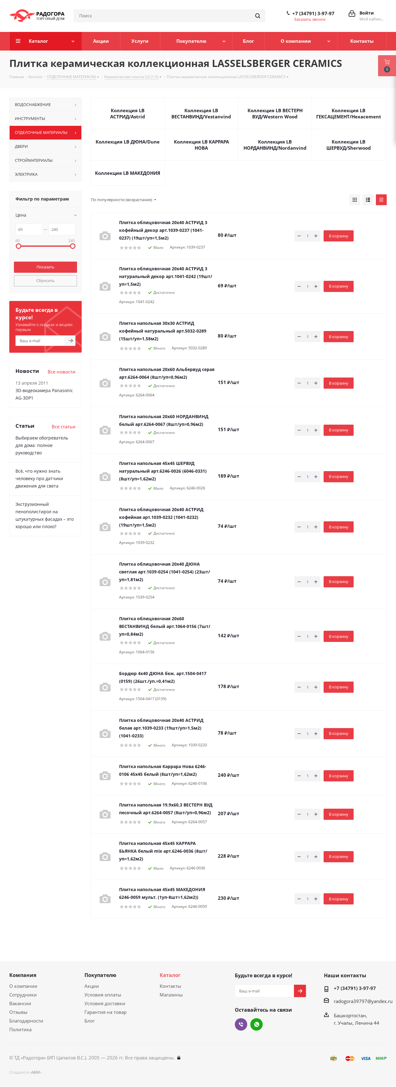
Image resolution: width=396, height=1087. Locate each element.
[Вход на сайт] (178, 1057)
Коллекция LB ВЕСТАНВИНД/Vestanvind (201, 113)
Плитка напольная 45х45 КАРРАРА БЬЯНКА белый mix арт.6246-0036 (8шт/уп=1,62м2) (163, 851)
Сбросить (45, 280)
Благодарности (26, 1021)
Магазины (171, 995)
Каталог (170, 975)
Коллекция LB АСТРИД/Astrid (127, 113)
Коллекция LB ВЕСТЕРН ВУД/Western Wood (275, 113)
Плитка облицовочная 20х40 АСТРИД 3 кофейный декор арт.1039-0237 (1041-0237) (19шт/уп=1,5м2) (163, 230)
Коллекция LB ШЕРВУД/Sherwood (348, 145)
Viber (241, 1024)
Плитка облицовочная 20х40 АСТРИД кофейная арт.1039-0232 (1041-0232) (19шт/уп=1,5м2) (161, 517)
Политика (20, 1029)
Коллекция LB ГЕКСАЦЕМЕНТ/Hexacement (348, 113)
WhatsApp (256, 1024)
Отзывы (18, 1012)
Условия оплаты (102, 995)
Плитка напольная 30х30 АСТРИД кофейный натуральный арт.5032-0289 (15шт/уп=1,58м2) (162, 331)
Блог (89, 1021)
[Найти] (257, 16)
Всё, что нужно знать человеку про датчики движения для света (39, 478)
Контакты (170, 986)
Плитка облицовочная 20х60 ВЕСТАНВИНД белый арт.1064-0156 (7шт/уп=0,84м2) (164, 626)
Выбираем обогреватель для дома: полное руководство (41, 445)
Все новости (61, 372)
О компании (23, 986)
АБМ (35, 1072)
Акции (91, 986)
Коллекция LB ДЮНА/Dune (128, 142)
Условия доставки (104, 1003)
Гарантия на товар (105, 1012)
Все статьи (63, 426)
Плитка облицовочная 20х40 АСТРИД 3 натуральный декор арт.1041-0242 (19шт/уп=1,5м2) (165, 276)
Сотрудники (23, 995)
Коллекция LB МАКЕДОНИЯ (127, 173)
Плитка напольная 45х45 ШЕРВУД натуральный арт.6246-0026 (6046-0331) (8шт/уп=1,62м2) (163, 471)
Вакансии (20, 1003)
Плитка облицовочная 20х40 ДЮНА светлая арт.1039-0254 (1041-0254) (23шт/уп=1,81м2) (164, 571)
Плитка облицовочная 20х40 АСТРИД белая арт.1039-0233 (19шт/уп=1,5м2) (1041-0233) (161, 728)
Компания (22, 975)
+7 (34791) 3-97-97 (313, 13)
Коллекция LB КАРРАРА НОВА (201, 145)
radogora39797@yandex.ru (363, 1001)
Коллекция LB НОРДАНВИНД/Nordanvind (275, 145)
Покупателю (100, 975)
